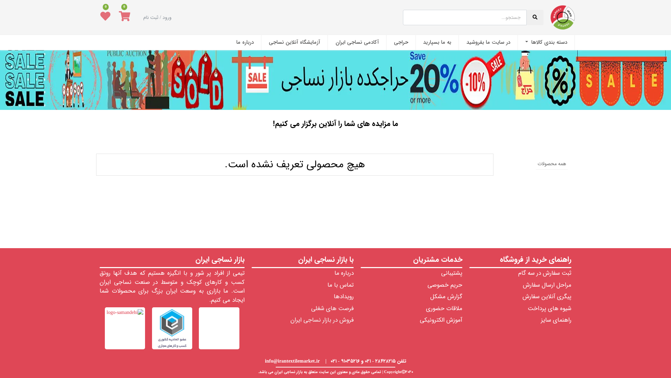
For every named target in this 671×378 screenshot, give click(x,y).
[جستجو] (336, 144)
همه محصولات (551, 164)
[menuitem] (546, 42)
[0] (125, 17)
